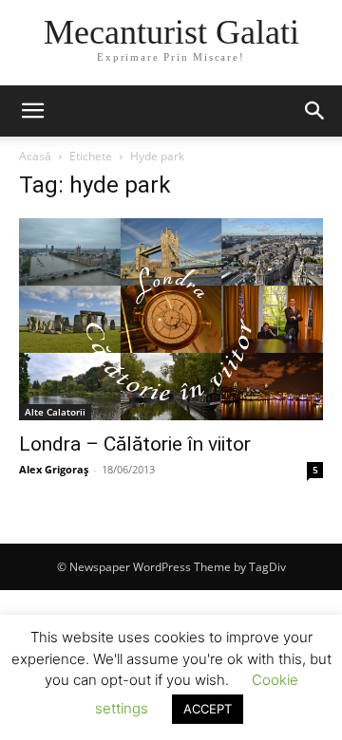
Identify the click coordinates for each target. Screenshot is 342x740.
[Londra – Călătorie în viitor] (171, 319)
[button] (32, 111)
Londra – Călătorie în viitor (135, 444)
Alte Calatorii (55, 411)
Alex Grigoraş (53, 469)
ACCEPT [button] (207, 708)
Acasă (35, 156)
